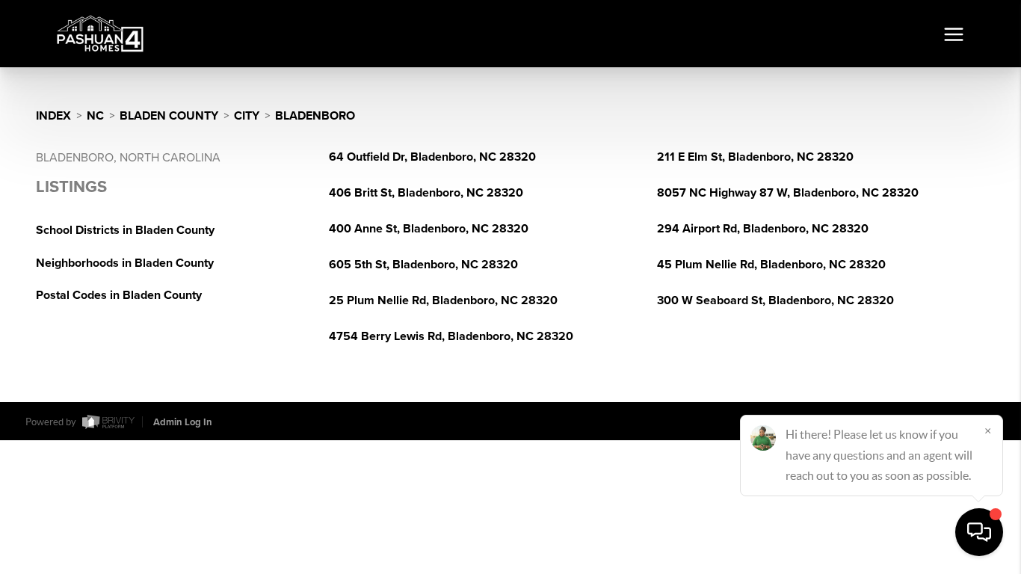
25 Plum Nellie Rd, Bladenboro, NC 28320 (443, 300)
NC (95, 115)
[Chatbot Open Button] (979, 532)
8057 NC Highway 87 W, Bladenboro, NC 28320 (788, 193)
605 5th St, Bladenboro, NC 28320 (423, 265)
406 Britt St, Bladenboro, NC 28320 (426, 193)
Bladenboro (315, 115)
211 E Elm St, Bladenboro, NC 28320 (755, 157)
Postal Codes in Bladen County (119, 295)
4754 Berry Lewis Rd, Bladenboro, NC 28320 (451, 336)
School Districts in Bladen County (125, 230)
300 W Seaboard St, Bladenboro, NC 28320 (775, 300)
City (246, 115)
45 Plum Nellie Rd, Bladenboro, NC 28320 (771, 265)
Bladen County (169, 115)
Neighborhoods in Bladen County (125, 263)
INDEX (53, 115)
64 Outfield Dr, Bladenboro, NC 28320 (432, 157)
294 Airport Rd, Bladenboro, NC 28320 (763, 229)
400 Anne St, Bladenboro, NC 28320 (428, 229)
